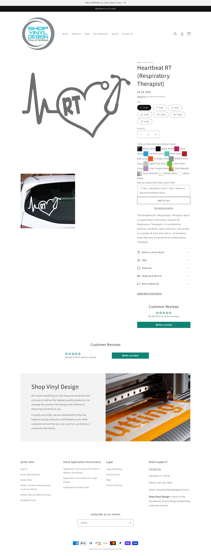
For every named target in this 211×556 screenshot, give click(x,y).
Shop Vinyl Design (101, 549)
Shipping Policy (28, 500)
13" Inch (161, 114)
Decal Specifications (30, 474)
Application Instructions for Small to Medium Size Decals (81, 470)
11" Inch (144, 114)
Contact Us (155, 469)
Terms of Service (114, 485)
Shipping (141, 96)
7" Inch (159, 107)
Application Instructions (149, 293)
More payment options (163, 208)
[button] (175, 33)
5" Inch (144, 107)
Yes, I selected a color (155, 188)
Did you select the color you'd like (156, 182)
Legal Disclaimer (114, 469)
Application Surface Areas (76, 487)
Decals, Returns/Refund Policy (36, 494)
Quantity (141, 128)
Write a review (164, 324)
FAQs (108, 479)
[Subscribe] (129, 523)
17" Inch (144, 121)
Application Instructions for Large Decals (80, 480)
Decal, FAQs (26, 479)
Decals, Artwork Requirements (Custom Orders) (36, 487)
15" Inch (177, 114)
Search (24, 469)
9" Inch (175, 107)
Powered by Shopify (115, 549)
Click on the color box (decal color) (156, 144)
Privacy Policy (113, 474)
